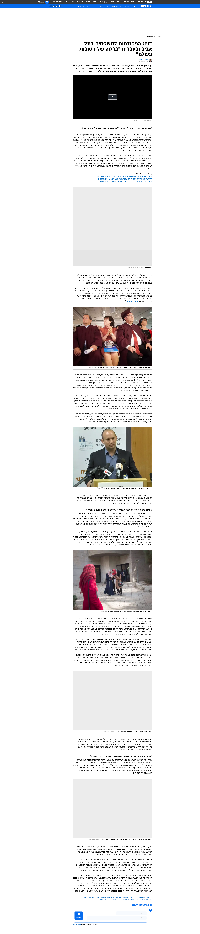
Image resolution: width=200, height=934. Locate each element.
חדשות (140, 2)
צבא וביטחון (127, 6)
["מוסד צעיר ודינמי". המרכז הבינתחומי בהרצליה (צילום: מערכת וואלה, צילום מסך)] (112, 702)
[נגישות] (3, 2)
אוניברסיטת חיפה (89, 897)
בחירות (126, 2)
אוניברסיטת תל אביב (115, 897)
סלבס (113, 2)
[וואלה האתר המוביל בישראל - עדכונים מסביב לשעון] (148, 2)
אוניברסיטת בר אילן (132, 899)
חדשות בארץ (118, 6)
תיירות (88, 2)
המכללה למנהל (121, 899)
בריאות (95, 2)
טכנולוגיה (80, 2)
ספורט (133, 2)
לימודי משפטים (132, 301)
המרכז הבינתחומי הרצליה (108, 899)
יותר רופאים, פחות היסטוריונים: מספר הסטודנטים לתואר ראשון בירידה (123, 177)
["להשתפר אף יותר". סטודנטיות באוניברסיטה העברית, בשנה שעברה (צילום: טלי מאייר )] (112, 581)
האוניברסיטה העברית (102, 897)
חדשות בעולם (100, 6)
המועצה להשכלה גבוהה (144, 897)
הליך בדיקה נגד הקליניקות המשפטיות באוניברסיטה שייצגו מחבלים (125, 179)
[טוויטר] (53, 6)
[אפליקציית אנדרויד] (59, 6)
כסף (107, 2)
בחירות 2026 (90, 6)
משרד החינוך (133, 897)
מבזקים (134, 6)
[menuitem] (139, 2)
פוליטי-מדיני (109, 6)
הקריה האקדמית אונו (145, 899)
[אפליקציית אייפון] (56, 6)
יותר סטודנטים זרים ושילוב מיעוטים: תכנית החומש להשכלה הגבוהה (125, 182)
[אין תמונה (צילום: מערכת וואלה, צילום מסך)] (112, 228)
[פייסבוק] (50, 6)
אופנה (73, 2)
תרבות (119, 2)
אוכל (101, 2)
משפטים (125, 897)
